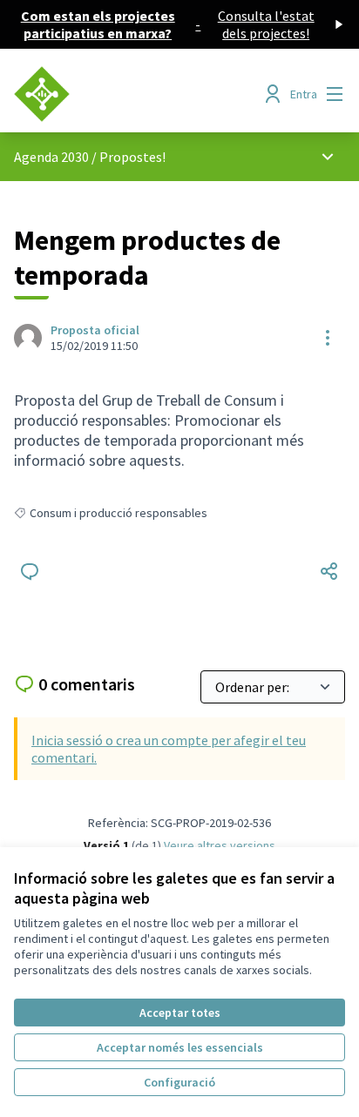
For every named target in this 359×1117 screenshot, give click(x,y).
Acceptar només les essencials (180, 1047)
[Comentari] (29, 571)
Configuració (179, 1082)
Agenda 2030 (51, 156)
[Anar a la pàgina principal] (136, 94)
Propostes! (132, 156)
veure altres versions (219, 845)
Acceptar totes (179, 1012)
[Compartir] (329, 571)
